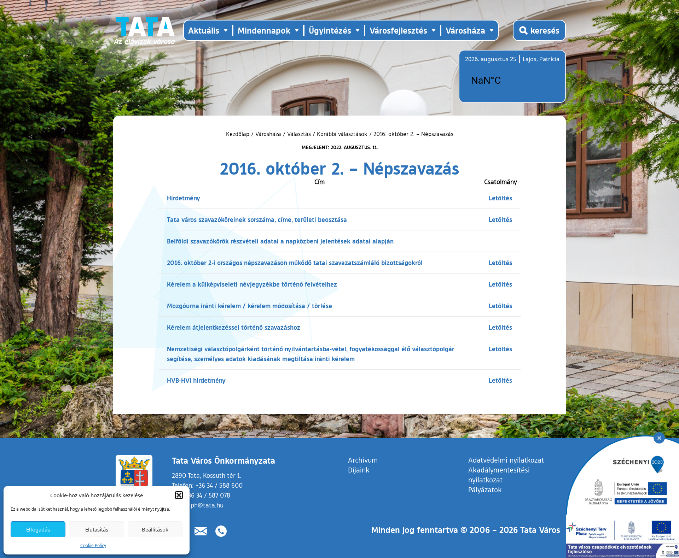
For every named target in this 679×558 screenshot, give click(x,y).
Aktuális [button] (203, 30)
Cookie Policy (93, 545)
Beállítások (155, 529)
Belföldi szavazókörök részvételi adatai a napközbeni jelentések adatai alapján (280, 241)
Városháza (268, 133)
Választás (299, 133)
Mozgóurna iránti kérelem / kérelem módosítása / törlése (249, 305)
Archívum (363, 459)
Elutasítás (96, 529)
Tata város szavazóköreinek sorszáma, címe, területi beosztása (257, 219)
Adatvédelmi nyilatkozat (506, 459)
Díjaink (359, 469)
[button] (178, 495)
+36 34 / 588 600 (219, 485)
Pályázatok (485, 489)
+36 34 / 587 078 (207, 495)
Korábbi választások (342, 133)
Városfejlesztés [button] (398, 30)
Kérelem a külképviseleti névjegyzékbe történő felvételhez (252, 284)
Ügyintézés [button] (330, 30)
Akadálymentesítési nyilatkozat (499, 474)
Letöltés (500, 198)
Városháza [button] (465, 30)
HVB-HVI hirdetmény (196, 380)
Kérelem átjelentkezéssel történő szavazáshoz (233, 327)
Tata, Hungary (504, 80)
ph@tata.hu (207, 505)
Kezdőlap (238, 133)
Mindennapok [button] (264, 30)
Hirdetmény (183, 198)
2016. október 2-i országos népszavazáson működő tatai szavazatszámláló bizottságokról (295, 262)
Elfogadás (38, 529)
